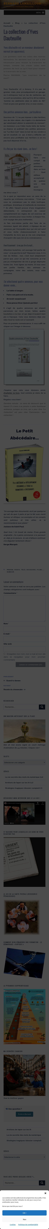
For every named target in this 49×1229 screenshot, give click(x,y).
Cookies (13, 1224)
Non (24, 1219)
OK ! (24, 1213)
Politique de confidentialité (28, 1224)
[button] (45, 1193)
